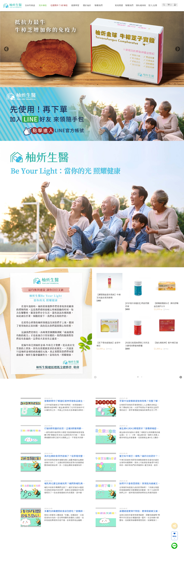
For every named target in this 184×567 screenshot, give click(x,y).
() (170, 5)
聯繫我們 (129, 5)
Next (177, 49)
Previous (6, 49)
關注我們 (117, 547)
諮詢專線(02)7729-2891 (73, 559)
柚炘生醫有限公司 (71, 552)
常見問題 (119, 5)
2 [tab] (90, 84)
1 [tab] (86, 84)
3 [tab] (94, 84)
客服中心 (99, 547)
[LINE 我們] (174, 546)
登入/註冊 (152, 5)
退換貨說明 (99, 555)
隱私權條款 (141, 5)
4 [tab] (97, 84)
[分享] (174, 526)
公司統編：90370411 (72, 562)
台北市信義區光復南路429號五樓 (76, 556)
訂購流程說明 (99, 558)
